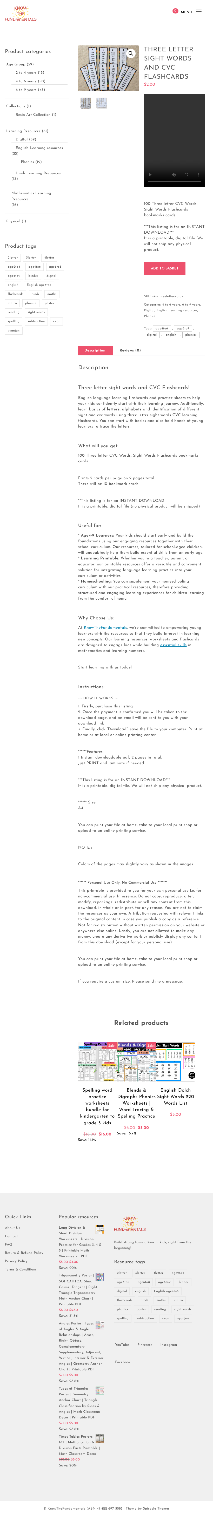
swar (56, 321)
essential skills (173, 645)
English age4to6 (39, 285)
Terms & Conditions (21, 1269)
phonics (31, 303)
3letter (31, 257)
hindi (35, 294)
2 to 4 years (26, 73)
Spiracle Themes (156, 1509)
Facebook (123, 1362)
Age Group (15, 64)
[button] (131, 53)
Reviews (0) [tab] (130, 351)
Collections (15, 106)
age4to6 (34, 266)
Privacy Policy (16, 1261)
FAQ (8, 1245)
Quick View (111, 1150)
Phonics (27, 162)
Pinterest (144, 1345)
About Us (12, 1228)
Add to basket (164, 268)
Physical (13, 221)
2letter (13, 257)
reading (13, 312)
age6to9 (14, 276)
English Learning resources (39, 148)
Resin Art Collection (33, 115)
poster (49, 303)
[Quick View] (100, 1150)
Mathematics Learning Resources (31, 196)
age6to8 (55, 266)
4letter (49, 257)
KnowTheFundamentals (105, 628)
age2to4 (14, 266)
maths (51, 294)
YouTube (122, 1345)
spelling (13, 321)
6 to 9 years (26, 90)
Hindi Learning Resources (38, 173)
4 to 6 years (26, 81)
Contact (11, 1236)
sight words (36, 312)
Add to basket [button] (86, 1150)
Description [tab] (94, 351)
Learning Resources (23, 131)
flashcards (15, 294)
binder (33, 276)
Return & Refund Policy (24, 1253)
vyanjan (14, 330)
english (13, 285)
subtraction (36, 321)
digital (51, 276)
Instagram (169, 1345)
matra (12, 303)
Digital (22, 139)
